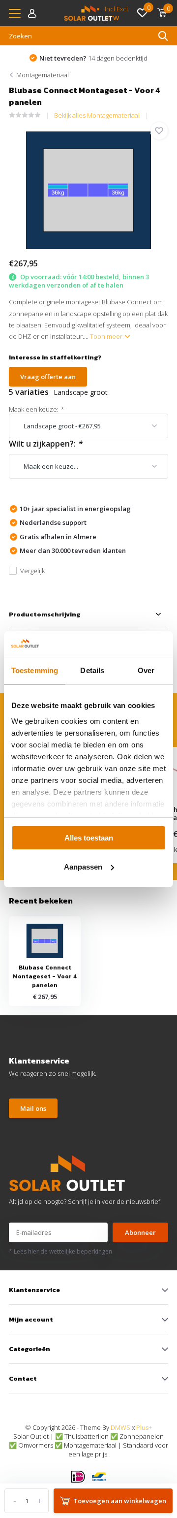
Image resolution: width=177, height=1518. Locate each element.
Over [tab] (146, 670)
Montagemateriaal (42, 74)
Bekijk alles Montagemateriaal (97, 115)
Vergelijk (32, 570)
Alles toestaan (88, 838)
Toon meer (107, 336)
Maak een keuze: (36, 409)
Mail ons (33, 1108)
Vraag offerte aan (48, 376)
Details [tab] (92, 670)
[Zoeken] (163, 36)
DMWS (120, 1427)
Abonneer (140, 1232)
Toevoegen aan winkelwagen (119, 1500)
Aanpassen (83, 867)
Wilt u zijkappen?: (45, 443)
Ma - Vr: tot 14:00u (97, 58)
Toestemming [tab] (34, 670)
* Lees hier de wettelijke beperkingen (60, 1251)
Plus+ (144, 1427)
